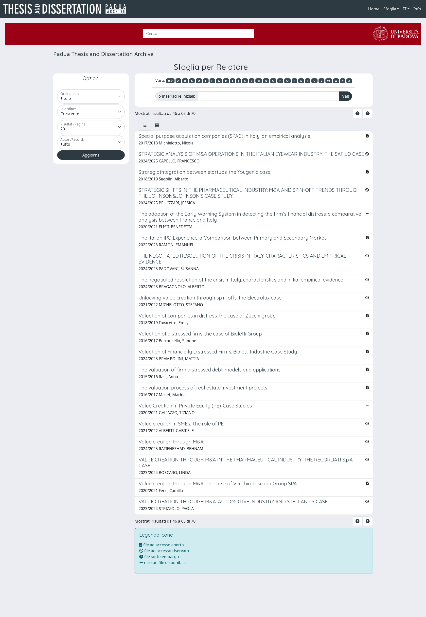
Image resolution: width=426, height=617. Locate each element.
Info (417, 9)
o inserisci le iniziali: (177, 96)
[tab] (145, 125)
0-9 (170, 81)
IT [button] (405, 9)
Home (373, 9)
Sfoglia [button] (389, 9)
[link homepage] (66, 9)
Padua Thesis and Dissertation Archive (103, 54)
